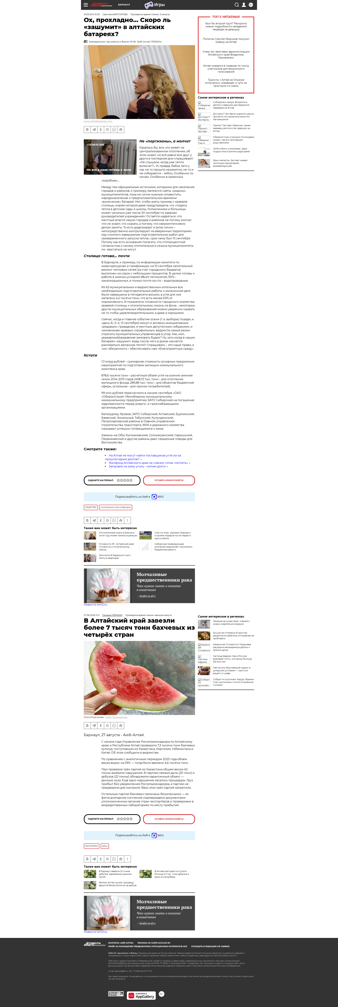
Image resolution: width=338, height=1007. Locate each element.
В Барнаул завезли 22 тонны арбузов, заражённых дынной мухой (115, 874)
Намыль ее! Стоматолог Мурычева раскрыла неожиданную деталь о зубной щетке (232, 647)
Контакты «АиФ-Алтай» (121, 943)
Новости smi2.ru (95, 604)
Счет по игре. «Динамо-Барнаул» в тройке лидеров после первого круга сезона (173, 535)
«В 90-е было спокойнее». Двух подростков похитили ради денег (231, 150)
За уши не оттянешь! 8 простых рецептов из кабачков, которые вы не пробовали (233, 635)
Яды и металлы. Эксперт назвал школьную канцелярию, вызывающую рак (230, 163)
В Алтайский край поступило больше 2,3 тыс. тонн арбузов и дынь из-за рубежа (172, 874)
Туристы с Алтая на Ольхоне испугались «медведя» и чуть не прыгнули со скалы (226, 82)
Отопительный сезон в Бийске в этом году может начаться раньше (118, 534)
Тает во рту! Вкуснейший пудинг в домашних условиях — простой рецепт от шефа (232, 670)
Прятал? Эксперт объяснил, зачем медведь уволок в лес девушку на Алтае (232, 128)
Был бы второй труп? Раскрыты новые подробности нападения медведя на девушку (226, 26)
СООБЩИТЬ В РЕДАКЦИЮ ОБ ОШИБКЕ (210, 946)
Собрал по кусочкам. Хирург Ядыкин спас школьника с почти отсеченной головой (233, 682)
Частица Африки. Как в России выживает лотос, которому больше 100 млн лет (232, 659)
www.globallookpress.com (98, 121)
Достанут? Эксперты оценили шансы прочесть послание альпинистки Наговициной (233, 116)
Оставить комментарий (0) (169, 480)
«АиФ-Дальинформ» (116, 717)
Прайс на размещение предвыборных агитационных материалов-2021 (147, 946)
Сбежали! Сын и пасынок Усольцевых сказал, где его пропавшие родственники (233, 140)
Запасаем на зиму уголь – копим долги (137, 466)
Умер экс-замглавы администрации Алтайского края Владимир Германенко (226, 54)
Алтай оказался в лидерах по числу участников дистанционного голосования (226, 68)
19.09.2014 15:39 (92, 14)
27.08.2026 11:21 (91, 615)
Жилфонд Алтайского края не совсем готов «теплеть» (148, 463)
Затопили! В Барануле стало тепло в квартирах (114, 556)
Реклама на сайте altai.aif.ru (154, 943)
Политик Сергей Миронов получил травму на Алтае (226, 41)
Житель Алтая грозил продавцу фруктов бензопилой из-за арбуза (117, 884)
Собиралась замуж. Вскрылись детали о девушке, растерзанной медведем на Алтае (231, 105)
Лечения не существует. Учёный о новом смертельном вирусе (231, 622)
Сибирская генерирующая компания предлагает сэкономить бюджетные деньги (173, 547)
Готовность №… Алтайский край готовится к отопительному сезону (116, 547)
